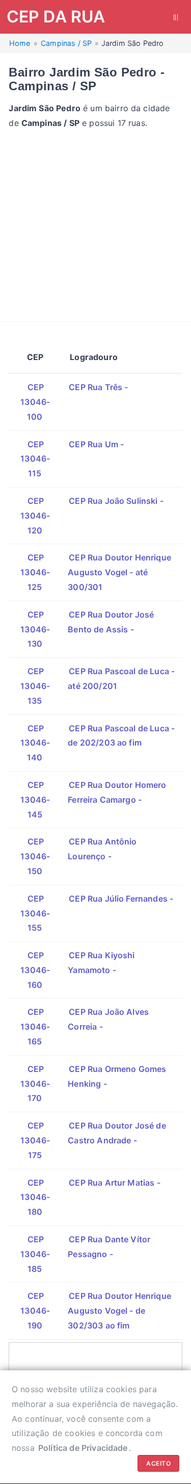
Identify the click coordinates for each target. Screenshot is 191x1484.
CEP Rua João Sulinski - (116, 501)
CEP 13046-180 (35, 1197)
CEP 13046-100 (35, 402)
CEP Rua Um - (96, 444)
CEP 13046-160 (35, 970)
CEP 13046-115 (35, 459)
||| (175, 16)
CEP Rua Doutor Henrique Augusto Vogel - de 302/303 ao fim (119, 1311)
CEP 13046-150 (35, 856)
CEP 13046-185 (35, 1254)
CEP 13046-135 (35, 686)
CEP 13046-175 (35, 1140)
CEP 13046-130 (35, 629)
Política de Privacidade (83, 1448)
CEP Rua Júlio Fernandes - (121, 898)
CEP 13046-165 (35, 1026)
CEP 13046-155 (35, 913)
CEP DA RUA (56, 17)
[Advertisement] (95, 225)
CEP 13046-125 (35, 572)
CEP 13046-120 (35, 515)
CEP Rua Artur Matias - (114, 1183)
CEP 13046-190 (35, 1311)
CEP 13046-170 (35, 1084)
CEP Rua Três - (98, 387)
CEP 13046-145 (35, 800)
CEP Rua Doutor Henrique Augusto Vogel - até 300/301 (119, 572)
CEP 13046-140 (35, 743)
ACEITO (158, 1463)
